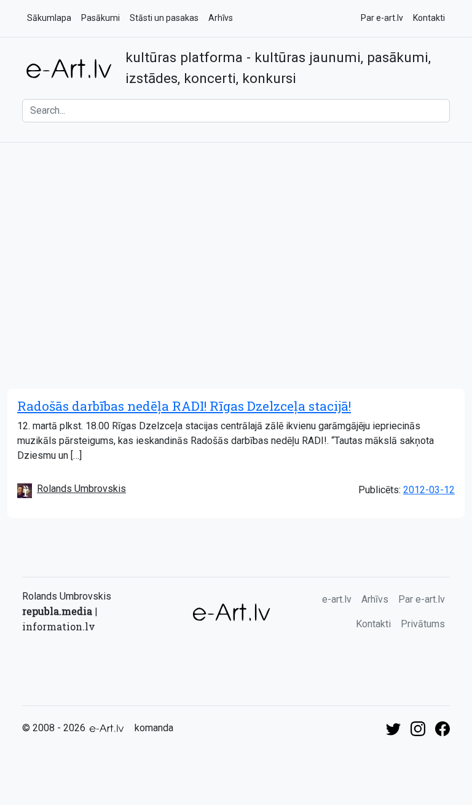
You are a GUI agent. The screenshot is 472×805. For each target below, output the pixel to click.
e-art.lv (337, 599)
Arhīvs (220, 18)
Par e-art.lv (382, 18)
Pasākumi (100, 18)
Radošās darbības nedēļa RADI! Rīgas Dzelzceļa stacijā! (184, 405)
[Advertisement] (236, 243)
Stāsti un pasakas (164, 18)
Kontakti (429, 18)
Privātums (423, 624)
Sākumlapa (49, 18)
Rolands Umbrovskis (81, 488)
